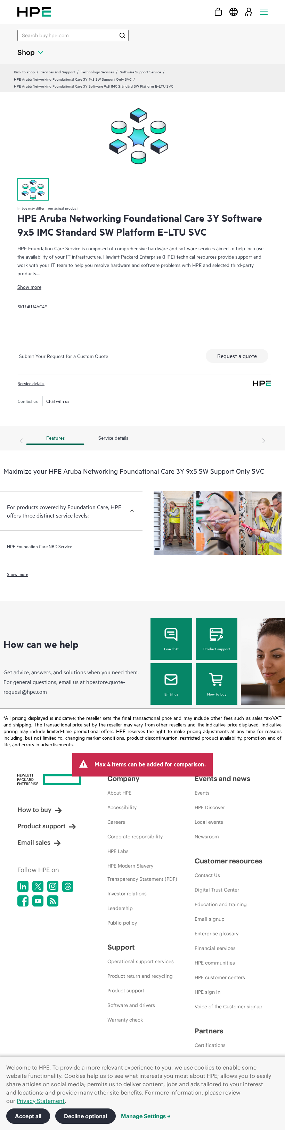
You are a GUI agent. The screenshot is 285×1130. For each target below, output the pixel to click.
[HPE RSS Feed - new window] (52, 901)
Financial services (215, 948)
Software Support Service (140, 71)
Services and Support (58, 71)
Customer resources (228, 860)
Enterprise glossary (216, 933)
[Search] (122, 35)
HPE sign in (207, 992)
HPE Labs (118, 851)
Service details (31, 383)
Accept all (28, 1116)
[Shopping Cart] (218, 12)
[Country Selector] (233, 12)
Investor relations (127, 894)
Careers (116, 822)
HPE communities (215, 963)
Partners (209, 1030)
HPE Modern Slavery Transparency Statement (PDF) (142, 872)
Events (202, 793)
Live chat (171, 648)
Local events (209, 822)
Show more (29, 286)
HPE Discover (210, 807)
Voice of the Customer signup (228, 1006)
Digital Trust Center (217, 890)
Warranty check (125, 1020)
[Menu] (264, 12)
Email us (171, 694)
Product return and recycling (140, 976)
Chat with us (58, 401)
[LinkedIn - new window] (22, 886)
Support (121, 947)
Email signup (210, 919)
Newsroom (207, 837)
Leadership (120, 908)
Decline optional (85, 1116)
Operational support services (140, 961)
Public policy (122, 923)
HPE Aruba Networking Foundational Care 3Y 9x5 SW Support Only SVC (72, 79)
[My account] (249, 12)
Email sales (33, 842)
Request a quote (237, 355)
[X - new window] (37, 886)
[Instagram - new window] (52, 886)
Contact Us (207, 875)
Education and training (221, 904)
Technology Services (97, 71)
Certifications (210, 1045)
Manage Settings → (146, 1116)
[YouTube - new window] (37, 901)
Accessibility (122, 807)
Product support (216, 648)
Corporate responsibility (135, 837)
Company (123, 778)
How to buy (216, 694)
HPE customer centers (220, 977)
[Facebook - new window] (22, 901)
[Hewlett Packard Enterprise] (34, 12)
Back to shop (24, 71)
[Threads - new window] (67, 886)
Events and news (222, 778)
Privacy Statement (41, 1100)
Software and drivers (131, 1005)
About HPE (119, 793)
